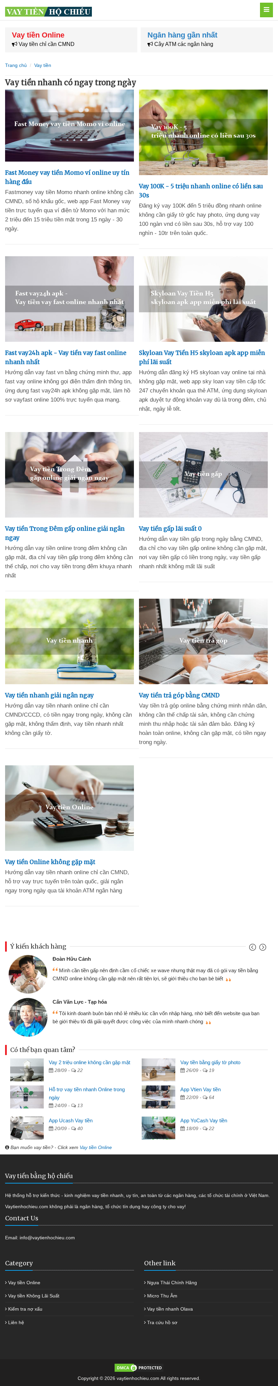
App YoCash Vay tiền (203, 1120)
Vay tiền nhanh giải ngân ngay (49, 695)
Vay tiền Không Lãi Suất (33, 1295)
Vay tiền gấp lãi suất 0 (170, 528)
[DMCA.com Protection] (139, 1367)
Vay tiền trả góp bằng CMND (179, 695)
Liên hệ (16, 1322)
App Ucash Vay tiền (71, 1120)
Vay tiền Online (96, 1147)
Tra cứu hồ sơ (162, 1322)
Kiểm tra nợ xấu (25, 1309)
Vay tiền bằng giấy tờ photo (210, 1062)
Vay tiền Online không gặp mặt (50, 862)
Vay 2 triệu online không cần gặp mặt (89, 1062)
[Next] (262, 949)
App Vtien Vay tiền (200, 1089)
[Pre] (253, 949)
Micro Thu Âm (162, 1295)
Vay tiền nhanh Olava (170, 1309)
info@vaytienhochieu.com (47, 1237)
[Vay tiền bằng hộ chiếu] (121, 10)
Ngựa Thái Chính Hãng (172, 1282)
